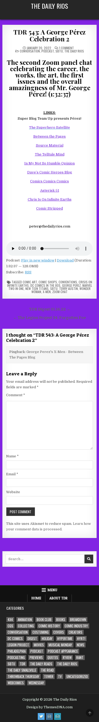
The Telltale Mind (49, 154)
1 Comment (66, 48)
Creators (75, 632)
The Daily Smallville (22, 670)
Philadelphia (17, 651)
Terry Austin (68, 288)
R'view (67, 657)
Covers (58, 632)
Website (13, 492)
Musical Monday (60, 644)
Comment (15, 395)
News (80, 644)
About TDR (58, 598)
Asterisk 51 (49, 190)
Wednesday (36, 682)
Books (60, 619)
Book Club (44, 619)
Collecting (26, 625)
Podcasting (16, 657)
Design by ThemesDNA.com (49, 707)
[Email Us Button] (57, 716)
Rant (79, 657)
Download (65, 260)
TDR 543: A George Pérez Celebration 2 (49, 35)
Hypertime (64, 638)
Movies (39, 644)
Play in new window (37, 260)
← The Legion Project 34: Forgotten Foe (49, 318)
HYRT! (81, 638)
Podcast (47, 51)
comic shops (48, 282)
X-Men (47, 291)
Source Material (49, 145)
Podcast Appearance (63, 651)
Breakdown (78, 619)
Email (12, 474)
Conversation (30, 51)
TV (60, 676)
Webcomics (16, 682)
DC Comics (15, 638)
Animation (25, 619)
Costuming (40, 632)
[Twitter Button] (41, 716)
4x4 (10, 619)
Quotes (53, 657)
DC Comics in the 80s (45, 285)
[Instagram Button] (49, 716)
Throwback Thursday (23, 676)
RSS (28, 272)
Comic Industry (76, 625)
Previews (36, 657)
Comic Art (30, 282)
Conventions (68, 282)
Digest (32, 638)
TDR (22, 663)
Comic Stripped (49, 208)
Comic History (49, 625)
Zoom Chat (60, 291)
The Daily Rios (49, 6)
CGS (10, 625)
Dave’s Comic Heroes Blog (49, 172)
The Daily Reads (41, 663)
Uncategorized (77, 676)
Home (36, 598)
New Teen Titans (37, 288)
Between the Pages (49, 136)
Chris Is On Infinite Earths (50, 199)
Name (12, 456)
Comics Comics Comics (49, 181)
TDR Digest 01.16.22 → (49, 309)
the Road (47, 670)
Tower (48, 676)
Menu (52, 590)
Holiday (47, 638)
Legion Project (18, 644)
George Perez (71, 285)
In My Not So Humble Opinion (49, 163)
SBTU (59, 51)
